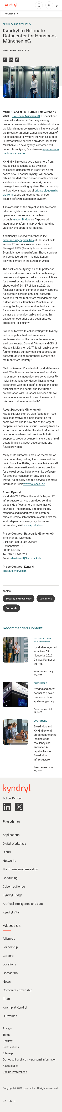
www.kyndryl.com (33, 525)
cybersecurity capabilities (18, 240)
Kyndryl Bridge (21, 219)
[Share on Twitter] (5, 60)
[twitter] (19, 807)
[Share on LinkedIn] (11, 60)
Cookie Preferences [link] (15, 1072)
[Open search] (49, 5)
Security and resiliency (17, 24)
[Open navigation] (57, 5)
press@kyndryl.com (15, 570)
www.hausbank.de (34, 484)
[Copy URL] (17, 60)
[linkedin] (7, 807)
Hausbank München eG (26, 116)
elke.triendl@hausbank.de (26, 558)
